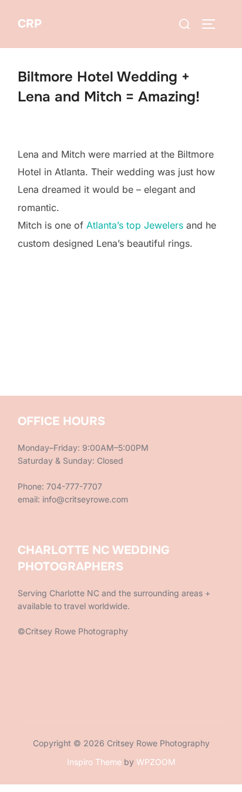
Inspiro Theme (94, 762)
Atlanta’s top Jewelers (134, 225)
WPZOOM (156, 762)
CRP (30, 23)
